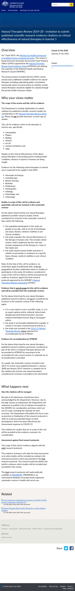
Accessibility (42, 586)
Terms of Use (53, 586)
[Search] (72, 4)
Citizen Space (8, 586)
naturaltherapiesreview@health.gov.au (62, 66)
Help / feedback (68, 588)
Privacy (70, 586)
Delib (19, 586)
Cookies (63, 586)
